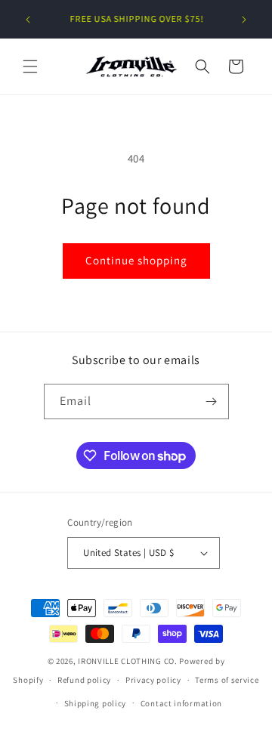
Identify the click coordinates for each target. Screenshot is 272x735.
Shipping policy (95, 703)
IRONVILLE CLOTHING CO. (127, 661)
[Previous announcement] (28, 19)
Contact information (181, 703)
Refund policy (84, 680)
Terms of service (226, 680)
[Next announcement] (244, 19)
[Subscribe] (211, 401)
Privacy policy (153, 680)
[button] (30, 66)
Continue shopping (136, 260)
